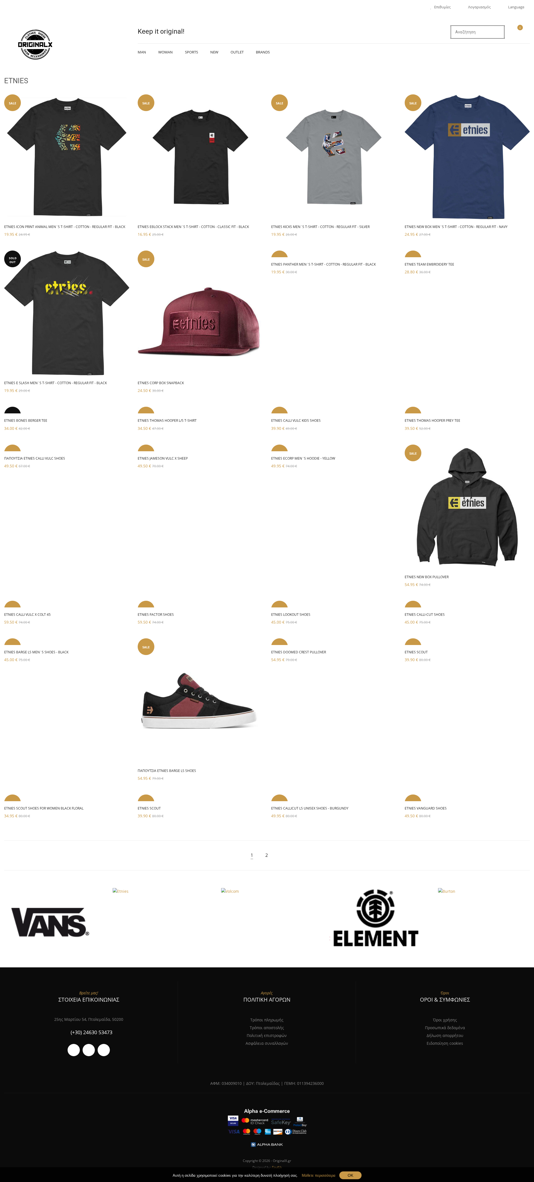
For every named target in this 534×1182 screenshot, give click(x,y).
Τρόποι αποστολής (267, 1027)
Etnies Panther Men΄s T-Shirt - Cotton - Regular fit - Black (323, 264)
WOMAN (165, 52)
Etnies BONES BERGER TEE (25, 420)
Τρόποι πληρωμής (266, 1019)
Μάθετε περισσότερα (318, 1175)
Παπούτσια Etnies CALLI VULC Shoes (34, 458)
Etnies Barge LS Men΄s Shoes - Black (36, 652)
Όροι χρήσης (445, 1019)
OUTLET (237, 52)
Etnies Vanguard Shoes (426, 808)
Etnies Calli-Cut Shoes (425, 614)
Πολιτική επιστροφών (267, 1035)
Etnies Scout (416, 652)
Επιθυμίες (442, 6)
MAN (142, 52)
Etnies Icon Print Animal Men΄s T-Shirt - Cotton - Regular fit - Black (64, 226)
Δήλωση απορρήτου (445, 1035)
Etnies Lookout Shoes (290, 614)
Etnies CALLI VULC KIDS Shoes (296, 420)
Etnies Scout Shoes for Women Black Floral (43, 808)
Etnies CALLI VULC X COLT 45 (27, 614)
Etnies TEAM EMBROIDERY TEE (429, 264)
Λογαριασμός (479, 6)
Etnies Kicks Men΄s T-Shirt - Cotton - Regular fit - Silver (320, 226)
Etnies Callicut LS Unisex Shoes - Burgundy (309, 808)
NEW (214, 52)
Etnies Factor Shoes (156, 614)
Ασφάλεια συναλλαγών (267, 1043)
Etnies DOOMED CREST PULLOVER (298, 652)
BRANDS (263, 52)
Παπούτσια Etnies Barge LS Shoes (167, 770)
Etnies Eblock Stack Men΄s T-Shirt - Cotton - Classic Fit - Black (193, 226)
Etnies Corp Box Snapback (161, 383)
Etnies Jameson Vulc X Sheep (163, 458)
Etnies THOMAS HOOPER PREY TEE (432, 420)
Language (516, 6)
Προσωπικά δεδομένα (445, 1027)
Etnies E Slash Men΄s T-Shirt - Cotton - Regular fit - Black (55, 383)
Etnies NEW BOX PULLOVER (427, 577)
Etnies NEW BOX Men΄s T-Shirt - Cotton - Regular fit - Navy (456, 226)
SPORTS (191, 52)
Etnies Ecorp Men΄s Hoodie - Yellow (303, 458)
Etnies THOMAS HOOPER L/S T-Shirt (167, 420)
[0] (517, 32)
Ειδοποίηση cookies (445, 1043)
